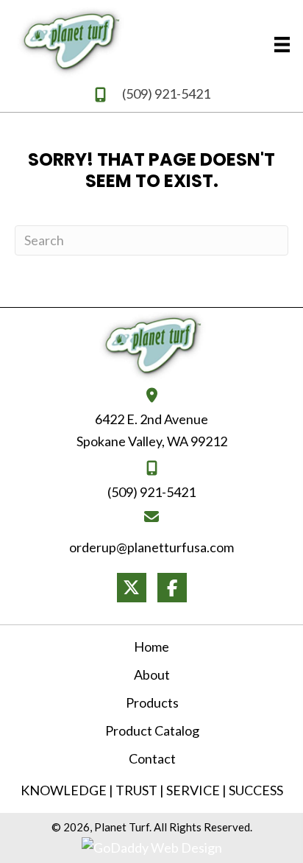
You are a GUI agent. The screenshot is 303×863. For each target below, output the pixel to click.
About (152, 674)
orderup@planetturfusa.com (151, 547)
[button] (131, 587)
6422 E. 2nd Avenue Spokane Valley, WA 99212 (151, 430)
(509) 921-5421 (166, 93)
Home (151, 646)
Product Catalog (152, 730)
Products (152, 702)
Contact (152, 758)
